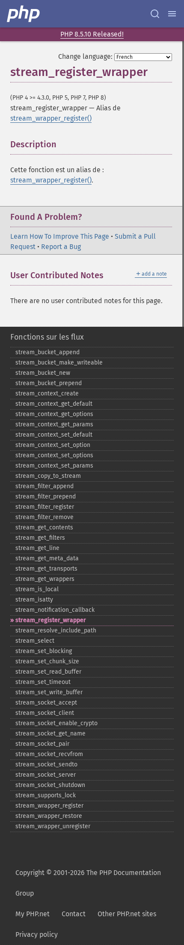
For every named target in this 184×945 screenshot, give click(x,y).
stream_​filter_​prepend (45, 496)
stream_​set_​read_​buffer (48, 671)
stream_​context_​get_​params (54, 424)
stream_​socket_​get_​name (50, 733)
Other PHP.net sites (127, 914)
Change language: (85, 56)
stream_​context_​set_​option (52, 445)
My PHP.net (32, 914)
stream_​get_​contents (44, 527)
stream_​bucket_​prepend (48, 383)
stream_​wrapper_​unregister (52, 826)
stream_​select (34, 640)
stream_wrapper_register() (51, 118)
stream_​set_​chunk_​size (47, 661)
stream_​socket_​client (44, 713)
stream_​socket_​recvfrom (49, 754)
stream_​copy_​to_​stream (48, 476)
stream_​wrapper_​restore (48, 816)
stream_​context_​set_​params (54, 465)
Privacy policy (36, 934)
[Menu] (172, 13)
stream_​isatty (34, 599)
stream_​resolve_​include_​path (55, 630)
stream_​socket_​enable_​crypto (56, 723)
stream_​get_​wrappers (44, 579)
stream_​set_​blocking (43, 651)
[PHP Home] (24, 13)
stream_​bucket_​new (42, 373)
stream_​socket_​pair (42, 743)
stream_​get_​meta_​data (47, 558)
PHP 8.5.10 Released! (92, 34)
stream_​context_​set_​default (53, 434)
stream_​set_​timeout (43, 682)
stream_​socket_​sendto (46, 764)
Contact (74, 914)
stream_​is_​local (37, 589)
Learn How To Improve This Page (59, 236)
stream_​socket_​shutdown (50, 785)
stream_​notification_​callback (55, 610)
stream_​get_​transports (46, 568)
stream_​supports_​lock (45, 795)
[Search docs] (154, 13)
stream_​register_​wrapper (50, 620)
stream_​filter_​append (44, 486)
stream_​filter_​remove (44, 517)
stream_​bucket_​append (47, 352)
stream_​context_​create (47, 393)
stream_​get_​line (37, 548)
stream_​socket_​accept (46, 702)
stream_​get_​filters (40, 537)
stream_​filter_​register (44, 506)
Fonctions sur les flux (47, 337)
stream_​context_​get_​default (53, 403)
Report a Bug (61, 247)
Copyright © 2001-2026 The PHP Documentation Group (88, 883)
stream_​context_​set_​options (54, 455)
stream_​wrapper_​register (49, 805)
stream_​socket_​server (45, 774)
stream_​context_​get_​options (54, 414)
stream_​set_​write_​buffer (49, 692)
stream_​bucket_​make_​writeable (59, 362)
